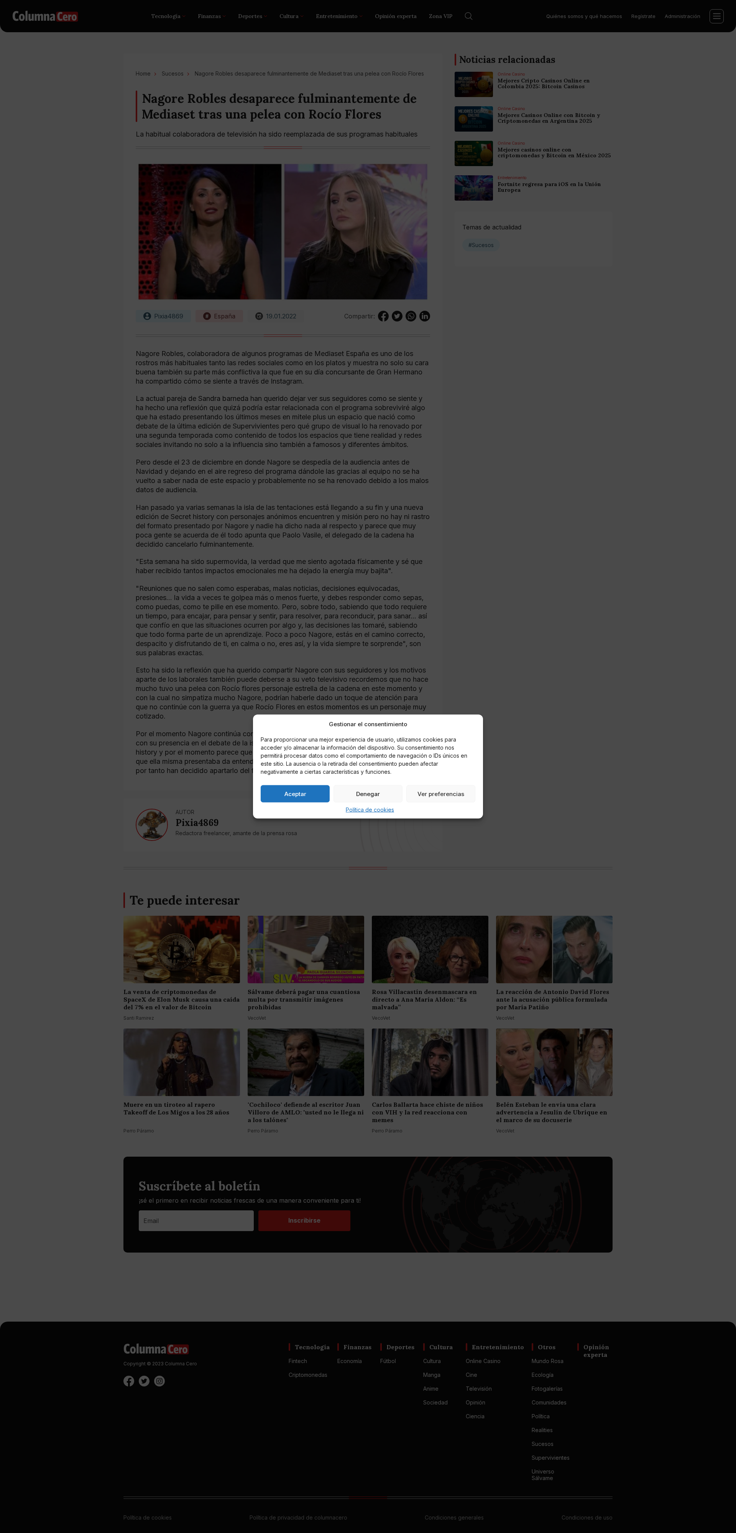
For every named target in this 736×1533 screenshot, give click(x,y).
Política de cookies (370, 809)
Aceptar (295, 793)
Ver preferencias (440, 793)
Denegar (368, 793)
